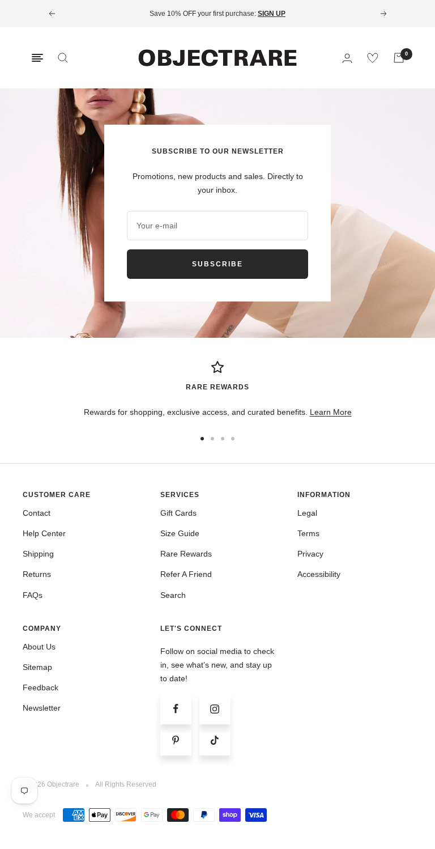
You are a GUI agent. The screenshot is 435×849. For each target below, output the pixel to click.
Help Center (44, 533)
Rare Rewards (186, 553)
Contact (36, 512)
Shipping (38, 553)
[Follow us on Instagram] (215, 708)
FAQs (32, 595)
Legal (307, 512)
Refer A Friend (186, 574)
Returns (37, 574)
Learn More (331, 412)
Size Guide (179, 533)
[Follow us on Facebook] (175, 708)
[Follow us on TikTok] (215, 739)
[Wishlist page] (372, 58)
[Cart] (398, 58)
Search (173, 595)
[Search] (63, 58)
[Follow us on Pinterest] (175, 739)
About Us (39, 646)
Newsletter (42, 707)
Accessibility (318, 574)
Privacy (310, 553)
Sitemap (37, 667)
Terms (308, 533)
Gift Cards (178, 512)
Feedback (40, 687)
